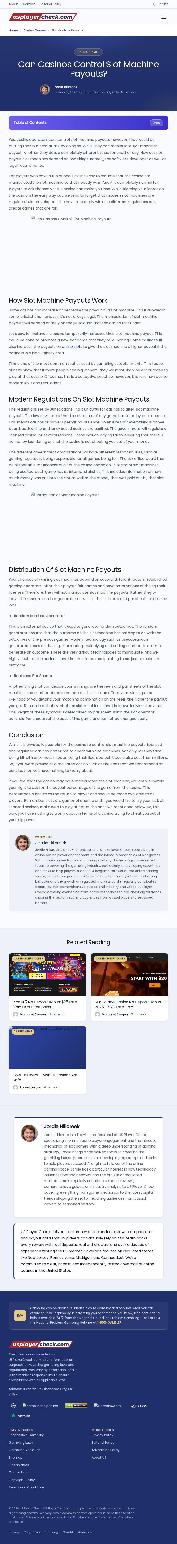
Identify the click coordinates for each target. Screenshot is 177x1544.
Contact (29, 4)
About (13, 4)
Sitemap (15, 1457)
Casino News (19, 1465)
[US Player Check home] (43, 17)
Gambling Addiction (25, 1450)
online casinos (44, 658)
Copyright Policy (22, 1480)
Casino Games (35, 30)
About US (99, 1457)
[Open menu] (163, 17)
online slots (72, 346)
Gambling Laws (21, 1442)
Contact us (18, 1472)
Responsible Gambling (26, 1435)
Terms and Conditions (26, 1487)
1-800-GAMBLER (109, 1322)
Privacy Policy (102, 1435)
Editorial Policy (50, 4)
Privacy (14, 1532)
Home (13, 30)
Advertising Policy (106, 1450)
